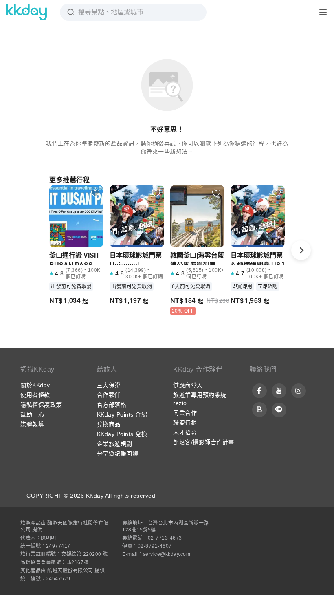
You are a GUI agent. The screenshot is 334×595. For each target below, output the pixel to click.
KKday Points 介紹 (122, 414)
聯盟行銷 (185, 422)
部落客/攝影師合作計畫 (203, 442)
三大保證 (109, 385)
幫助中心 (32, 414)
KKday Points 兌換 (122, 434)
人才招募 (185, 432)
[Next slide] (301, 250)
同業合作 (185, 413)
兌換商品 (109, 424)
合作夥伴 (109, 395)
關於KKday (35, 385)
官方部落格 (112, 404)
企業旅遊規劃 (114, 444)
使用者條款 (35, 395)
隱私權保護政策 (41, 404)
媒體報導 (32, 424)
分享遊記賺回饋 (117, 453)
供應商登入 (188, 385)
